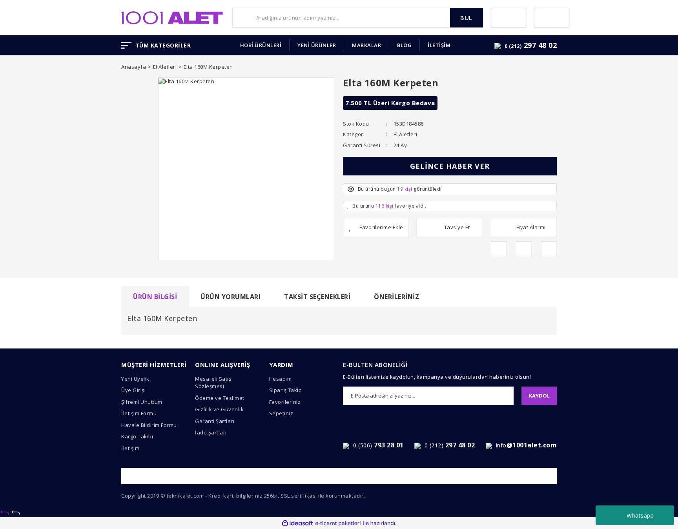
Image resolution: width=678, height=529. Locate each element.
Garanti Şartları (214, 421)
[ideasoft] (297, 523)
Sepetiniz (281, 413)
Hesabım (280, 378)
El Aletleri (405, 134)
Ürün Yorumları (230, 296)
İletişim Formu (139, 413)
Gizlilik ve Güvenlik (219, 409)
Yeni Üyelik (135, 378)
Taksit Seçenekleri (317, 296)
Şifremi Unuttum (141, 401)
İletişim (130, 448)
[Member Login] (508, 17)
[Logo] (172, 16)
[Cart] (551, 17)
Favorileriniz (285, 401)
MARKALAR (366, 45)
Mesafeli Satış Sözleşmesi (213, 382)
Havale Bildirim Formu (149, 425)
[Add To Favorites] (376, 227)
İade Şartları (211, 432)
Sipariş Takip (285, 390)
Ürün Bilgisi (155, 296)
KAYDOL (539, 395)
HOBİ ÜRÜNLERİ (261, 45)
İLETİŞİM (439, 45)
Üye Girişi (133, 390)
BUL (466, 18)
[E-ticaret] (338, 523)
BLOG (404, 45)
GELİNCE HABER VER (450, 166)
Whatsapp (640, 515)
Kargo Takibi (137, 436)
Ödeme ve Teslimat (219, 397)
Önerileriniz (396, 296)
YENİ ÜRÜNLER (316, 45)
